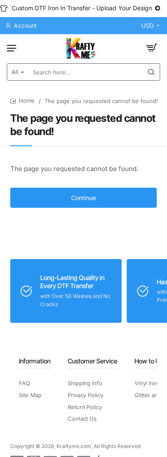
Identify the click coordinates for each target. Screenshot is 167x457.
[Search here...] (151, 72)
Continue (83, 197)
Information (35, 361)
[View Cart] (151, 48)
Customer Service (92, 361)
